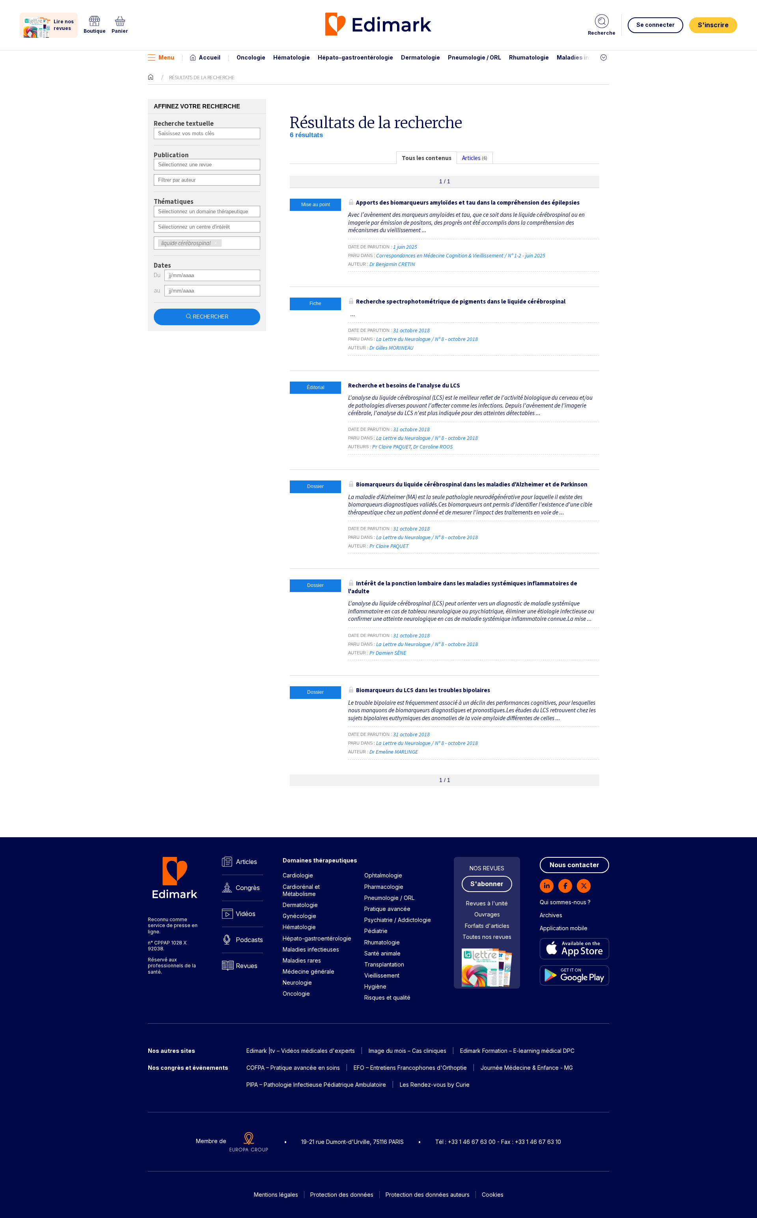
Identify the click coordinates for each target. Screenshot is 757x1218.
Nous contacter (574, 865)
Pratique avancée (387, 908)
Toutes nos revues (486, 936)
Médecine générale (308, 971)
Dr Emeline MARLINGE (393, 751)
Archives (551, 915)
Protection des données (341, 1194)
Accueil (209, 57)
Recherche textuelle (184, 124)
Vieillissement (381, 975)
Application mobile (563, 928)
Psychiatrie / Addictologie (397, 919)
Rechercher (210, 317)
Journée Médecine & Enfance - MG (527, 1067)
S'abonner (486, 884)
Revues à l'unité (487, 903)
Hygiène (375, 986)
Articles (246, 862)
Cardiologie (298, 875)
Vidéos (245, 914)
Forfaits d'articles (487, 925)
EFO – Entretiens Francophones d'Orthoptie (410, 1067)
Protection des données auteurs (428, 1194)
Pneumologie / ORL (474, 57)
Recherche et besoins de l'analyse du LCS (404, 385)
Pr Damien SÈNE (387, 652)
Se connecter (655, 24)
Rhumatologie (529, 57)
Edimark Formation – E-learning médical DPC (517, 1050)
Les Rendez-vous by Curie (435, 1084)
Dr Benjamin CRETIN (392, 264)
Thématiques (174, 202)
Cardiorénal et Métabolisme (301, 890)
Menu (166, 57)
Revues (246, 966)
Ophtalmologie (383, 875)
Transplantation (384, 964)
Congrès (248, 888)
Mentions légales (276, 1194)
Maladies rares (302, 960)
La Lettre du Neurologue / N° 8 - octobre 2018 (427, 339)
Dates (162, 266)
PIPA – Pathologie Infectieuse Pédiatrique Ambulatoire (316, 1084)
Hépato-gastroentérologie (355, 57)
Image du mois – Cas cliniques (407, 1050)
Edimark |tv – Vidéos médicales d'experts (300, 1050)
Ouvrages (487, 914)
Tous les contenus (426, 158)
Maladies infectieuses (588, 57)
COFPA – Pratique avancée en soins (293, 1067)
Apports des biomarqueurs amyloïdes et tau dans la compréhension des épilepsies (468, 202)
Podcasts (249, 940)
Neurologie (297, 982)
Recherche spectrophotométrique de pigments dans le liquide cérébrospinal (460, 301)
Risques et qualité (387, 997)
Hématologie (291, 57)
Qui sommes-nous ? (565, 902)
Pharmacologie (383, 886)
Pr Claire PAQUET (391, 446)
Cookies (492, 1194)
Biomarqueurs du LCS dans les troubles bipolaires (423, 690)
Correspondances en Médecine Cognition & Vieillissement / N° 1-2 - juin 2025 (461, 255)
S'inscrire (713, 25)
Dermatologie (420, 57)
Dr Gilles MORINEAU (391, 347)
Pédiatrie (376, 930)
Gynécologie (299, 916)
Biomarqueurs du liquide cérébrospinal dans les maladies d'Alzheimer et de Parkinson (471, 484)
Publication (171, 155)
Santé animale (382, 953)
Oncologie (251, 57)
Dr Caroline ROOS (433, 446)
